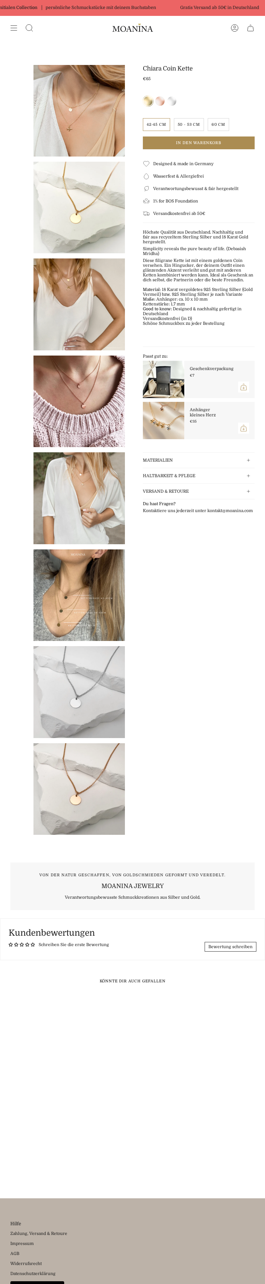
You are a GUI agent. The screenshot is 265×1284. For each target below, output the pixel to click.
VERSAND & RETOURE (166, 491)
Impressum (22, 1243)
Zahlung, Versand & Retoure (38, 1233)
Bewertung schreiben (230, 946)
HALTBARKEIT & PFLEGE (169, 475)
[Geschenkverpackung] (163, 379)
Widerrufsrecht (26, 1263)
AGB (14, 1253)
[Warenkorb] (250, 28)
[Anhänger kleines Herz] (163, 420)
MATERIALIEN (158, 460)
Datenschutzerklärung (33, 1273)
